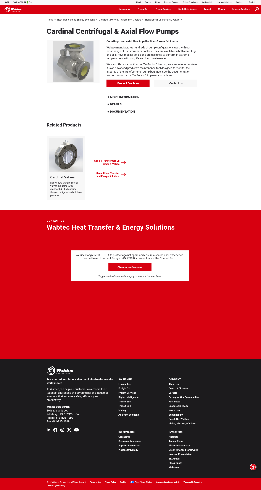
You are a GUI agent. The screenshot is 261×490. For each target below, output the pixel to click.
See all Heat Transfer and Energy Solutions (107, 175)
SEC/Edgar (174, 458)
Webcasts (174, 467)
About (138, 2)
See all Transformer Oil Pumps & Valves (106, 162)
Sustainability (207, 2)
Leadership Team (178, 406)
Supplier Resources (129, 445)
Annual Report (176, 441)
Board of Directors (178, 388)
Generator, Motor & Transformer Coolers (120, 19)
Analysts (173, 436)
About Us (174, 384)
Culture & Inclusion (190, 2)
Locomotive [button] (124, 9)
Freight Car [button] (143, 9)
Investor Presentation (180, 454)
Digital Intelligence (128, 397)
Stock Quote (175, 463)
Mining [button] (221, 9)
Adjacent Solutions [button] (241, 9)
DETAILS (115, 104)
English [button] (252, 2)
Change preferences (130, 267)
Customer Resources (129, 441)
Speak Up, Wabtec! (179, 419)
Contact (239, 2)
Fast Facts (174, 401)
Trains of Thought (171, 2)
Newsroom (174, 410)
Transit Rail (124, 406)
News (157, 2)
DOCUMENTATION (122, 111)
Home (50, 19)
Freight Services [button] (163, 9)
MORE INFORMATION (124, 97)
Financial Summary (179, 445)
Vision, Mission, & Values (182, 423)
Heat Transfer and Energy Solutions (76, 19)
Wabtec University (128, 449)
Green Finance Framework (183, 449)
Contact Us (176, 83)
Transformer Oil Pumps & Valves (162, 19)
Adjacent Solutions (128, 414)
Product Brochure (128, 83)
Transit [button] (207, 9)
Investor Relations (225, 2)
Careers (148, 2)
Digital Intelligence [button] (187, 9)
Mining (122, 410)
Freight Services (127, 392)
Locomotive (124, 384)
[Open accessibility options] (253, 467)
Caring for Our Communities (184, 397)
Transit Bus (124, 401)
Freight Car (124, 388)
